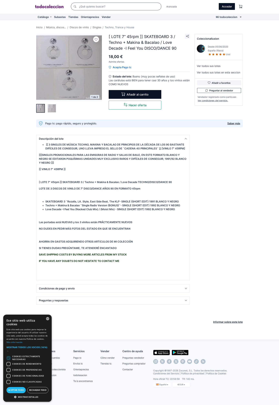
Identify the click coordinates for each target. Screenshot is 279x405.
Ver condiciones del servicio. (213, 100)
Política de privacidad (192, 373)
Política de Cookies (216, 373)
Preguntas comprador (133, 363)
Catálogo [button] (44, 17)
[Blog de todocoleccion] (203, 361)
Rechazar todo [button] (37, 390)
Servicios (79, 351)
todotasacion (80, 375)
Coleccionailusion (208, 38)
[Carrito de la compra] (241, 6)
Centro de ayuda (132, 351)
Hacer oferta (137, 105)
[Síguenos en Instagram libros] (162, 361)
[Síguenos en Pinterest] (182, 361)
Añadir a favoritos (221, 82)
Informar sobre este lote (228, 322)
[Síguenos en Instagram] (155, 361)
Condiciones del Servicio (166, 373)
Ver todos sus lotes (208, 66)
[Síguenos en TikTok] (196, 361)
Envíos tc (78, 363)
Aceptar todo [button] (16, 390)
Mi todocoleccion (226, 17)
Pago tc (77, 357)
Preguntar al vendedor (221, 90)
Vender (106, 17)
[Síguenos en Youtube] (189, 361)
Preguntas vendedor (133, 357)
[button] (113, 139)
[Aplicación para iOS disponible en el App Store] (161, 352)
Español (163, 384)
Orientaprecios (90, 17)
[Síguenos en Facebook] (169, 361)
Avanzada (171, 6)
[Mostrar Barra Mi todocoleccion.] (241, 17)
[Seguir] (96, 39)
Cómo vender (107, 357)
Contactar (127, 369)
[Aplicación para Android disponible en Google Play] (180, 352)
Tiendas (73, 17)
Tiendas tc (106, 363)
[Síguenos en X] (176, 361)
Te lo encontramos (83, 381)
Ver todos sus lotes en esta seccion (218, 72)
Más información (14, 342)
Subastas (60, 17)
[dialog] (27, 358)
